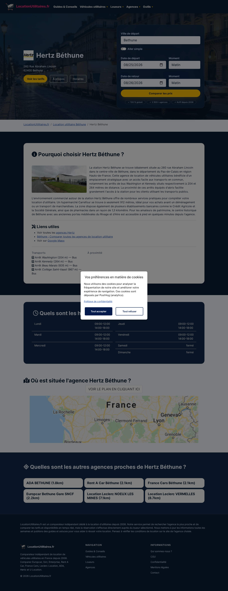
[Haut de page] (222, 584)
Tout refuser (130, 311)
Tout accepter (98, 311)
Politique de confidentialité (98, 301)
